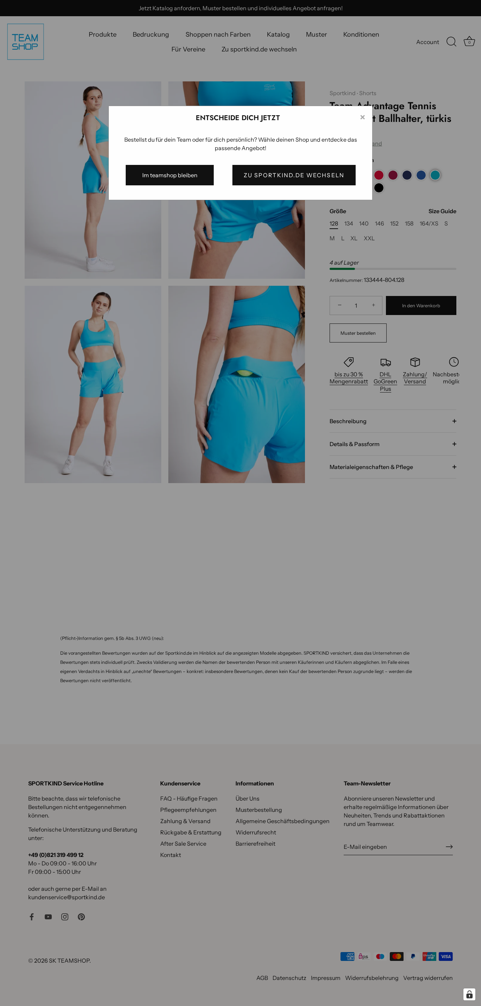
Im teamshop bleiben (170, 175)
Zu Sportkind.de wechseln (294, 175)
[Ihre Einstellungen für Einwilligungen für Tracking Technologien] (469, 994)
